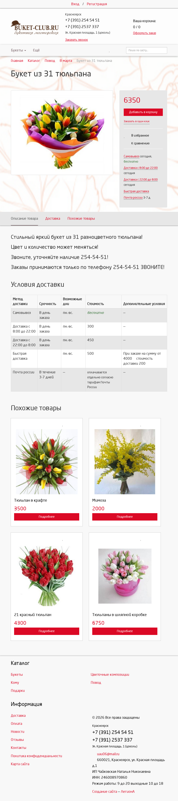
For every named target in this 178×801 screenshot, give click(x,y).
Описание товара (24, 218)
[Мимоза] (124, 461)
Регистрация (97, 4)
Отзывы (17, 740)
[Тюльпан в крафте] (46, 461)
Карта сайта (20, 764)
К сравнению (140, 143)
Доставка (52, 218)
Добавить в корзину (143, 112)
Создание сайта (104, 791)
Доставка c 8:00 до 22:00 (141, 168)
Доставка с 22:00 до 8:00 (141, 179)
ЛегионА (128, 791)
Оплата (16, 723)
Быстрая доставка (136, 191)
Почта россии (133, 197)
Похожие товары (81, 218)
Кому (15, 682)
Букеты (17, 50)
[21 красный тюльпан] (46, 576)
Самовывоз (131, 156)
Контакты (18, 748)
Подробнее (47, 516)
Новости (17, 731)
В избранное (140, 135)
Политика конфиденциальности (36, 756)
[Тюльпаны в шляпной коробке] (124, 576)
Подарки (18, 690)
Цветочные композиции (110, 674)
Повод (96, 682)
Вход (75, 4)
